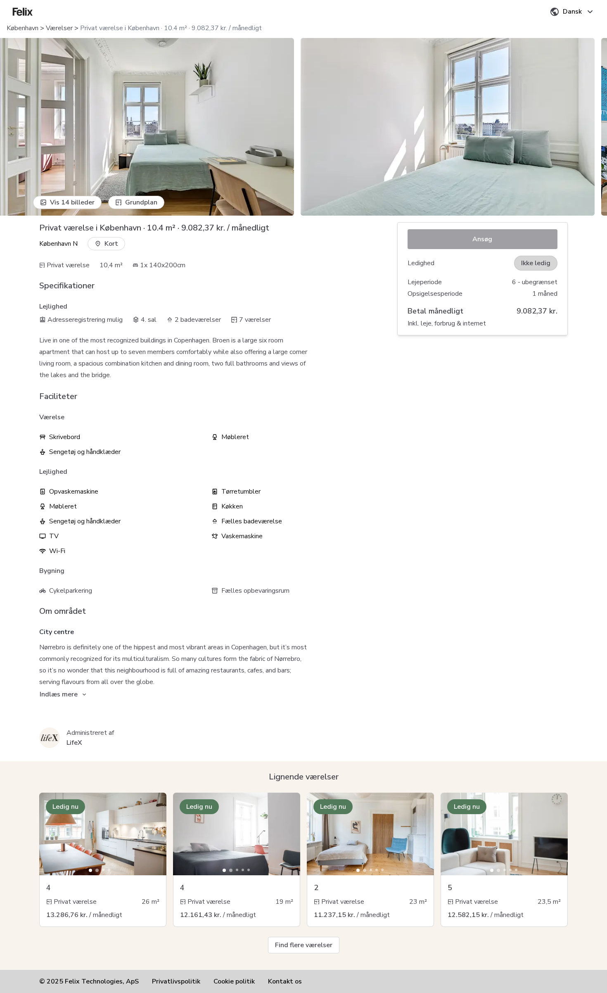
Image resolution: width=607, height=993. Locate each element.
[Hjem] (23, 11)
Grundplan (141, 202)
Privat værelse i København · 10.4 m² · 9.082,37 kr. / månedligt (171, 28)
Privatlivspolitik (176, 981)
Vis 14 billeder (72, 202)
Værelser (59, 28)
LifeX (74, 742)
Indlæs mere (59, 694)
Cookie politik (234, 981)
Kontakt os (285, 981)
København (22, 28)
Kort (111, 243)
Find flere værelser (303, 945)
